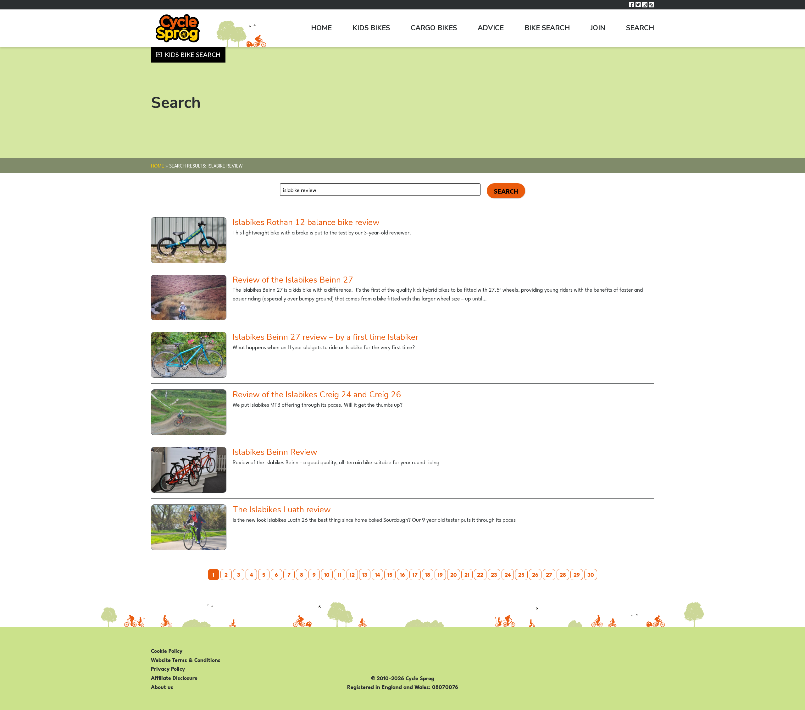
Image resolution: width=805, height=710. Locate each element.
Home (321, 28)
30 (590, 574)
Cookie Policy (166, 650)
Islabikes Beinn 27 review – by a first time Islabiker (325, 337)
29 (577, 574)
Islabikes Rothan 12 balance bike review (306, 222)
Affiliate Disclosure (174, 677)
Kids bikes (371, 28)
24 (508, 574)
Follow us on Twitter (638, 5)
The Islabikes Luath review (282, 509)
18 (427, 574)
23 (494, 574)
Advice (491, 28)
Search (640, 28)
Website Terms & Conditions (185, 659)
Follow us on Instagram (644, 5)
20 (453, 574)
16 (402, 574)
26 (535, 574)
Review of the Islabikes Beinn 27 (293, 279)
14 (377, 574)
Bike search (547, 28)
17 (415, 574)
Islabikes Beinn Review (275, 452)
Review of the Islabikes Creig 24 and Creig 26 (317, 394)
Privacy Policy (168, 668)
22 (480, 574)
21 (466, 574)
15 (389, 574)
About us (162, 686)
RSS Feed (651, 5)
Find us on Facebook (631, 5)
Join (598, 28)
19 (440, 574)
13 (364, 574)
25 (521, 574)
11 (339, 574)
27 (549, 574)
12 (352, 574)
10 (327, 574)
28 (563, 574)
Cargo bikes (434, 28)
